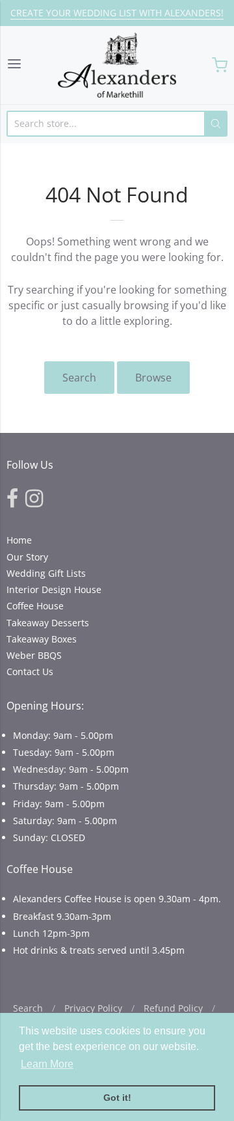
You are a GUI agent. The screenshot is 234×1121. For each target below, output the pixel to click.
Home (19, 540)
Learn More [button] (47, 1064)
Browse (153, 377)
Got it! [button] (117, 1097)
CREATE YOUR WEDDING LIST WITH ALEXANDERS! (117, 13)
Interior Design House (53, 589)
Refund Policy (173, 1008)
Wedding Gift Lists (46, 573)
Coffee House (35, 606)
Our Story (27, 557)
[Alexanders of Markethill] (117, 65)
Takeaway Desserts (47, 622)
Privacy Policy (93, 1008)
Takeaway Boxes (41, 639)
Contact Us (29, 671)
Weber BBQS (34, 655)
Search (79, 377)
